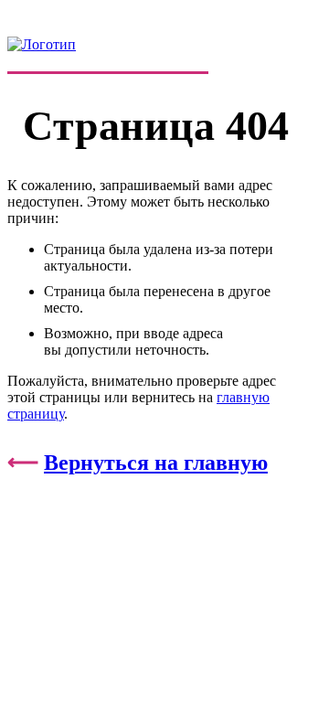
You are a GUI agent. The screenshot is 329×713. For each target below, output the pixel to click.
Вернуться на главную (156, 462)
